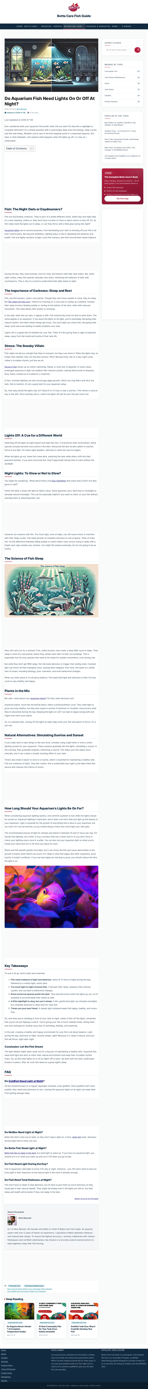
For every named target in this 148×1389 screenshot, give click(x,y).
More (114, 26)
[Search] (137, 50)
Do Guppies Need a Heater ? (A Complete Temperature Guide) (19, 1329)
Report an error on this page (86, 1199)
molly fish (76, 1137)
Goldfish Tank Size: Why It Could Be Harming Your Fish (83, 1329)
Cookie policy (6, 1373)
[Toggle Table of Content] (30, 149)
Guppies (58, 26)
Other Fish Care (73, 26)
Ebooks (4, 1381)
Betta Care (30, 26)
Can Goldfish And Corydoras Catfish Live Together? (26, 1291)
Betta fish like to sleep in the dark (20, 1153)
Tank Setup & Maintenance (34, 1286)
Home (19, 26)
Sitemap (4, 1361)
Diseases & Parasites (98, 26)
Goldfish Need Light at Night (26, 1081)
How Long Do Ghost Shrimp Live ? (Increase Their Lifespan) (29, 1289)
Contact (4, 1358)
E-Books (126, 26)
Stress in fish (11, 367)
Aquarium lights (12, 230)
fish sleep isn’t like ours (19, 302)
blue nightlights (59, 481)
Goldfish (46, 26)
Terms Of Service (8, 1369)
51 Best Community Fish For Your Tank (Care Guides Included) (50, 1329)
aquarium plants (38, 698)
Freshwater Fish (14, 1286)
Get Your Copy (123, 198)
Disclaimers (6, 1377)
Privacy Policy (7, 1365)
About (3, 1354)
